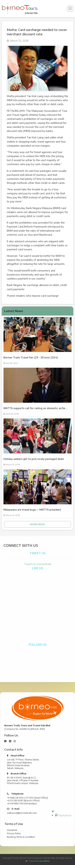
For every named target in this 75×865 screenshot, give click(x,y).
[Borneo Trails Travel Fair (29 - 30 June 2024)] (37, 334)
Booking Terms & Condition (21, 836)
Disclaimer (12, 830)
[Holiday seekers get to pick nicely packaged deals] (37, 435)
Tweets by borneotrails (37, 564)
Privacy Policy (14, 833)
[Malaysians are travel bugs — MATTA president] (37, 486)
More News (37, 524)
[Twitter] (10, 741)
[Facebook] (5, 741)
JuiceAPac (45, 861)
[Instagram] (15, 741)
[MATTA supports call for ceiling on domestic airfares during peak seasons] (37, 385)
